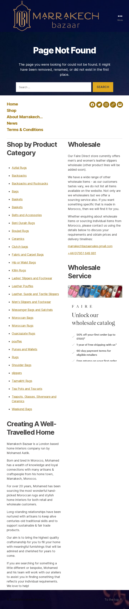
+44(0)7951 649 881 (82, 253)
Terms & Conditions (25, 129)
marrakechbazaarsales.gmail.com (90, 246)
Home (12, 104)
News (12, 123)
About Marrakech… (25, 116)
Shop (11, 110)
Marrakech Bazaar (31, 599)
